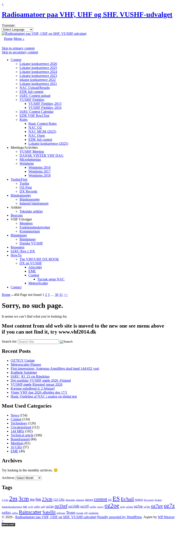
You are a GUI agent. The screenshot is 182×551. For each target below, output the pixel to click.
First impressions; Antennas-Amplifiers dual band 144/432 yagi (55, 368)
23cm (47, 499)
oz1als (50, 506)
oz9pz (15, 513)
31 (61, 295)
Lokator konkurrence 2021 (38, 84)
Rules (24, 119)
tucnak (79, 513)
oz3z (122, 507)
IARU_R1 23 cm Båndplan (30, 376)
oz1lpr (93, 507)
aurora (89, 499)
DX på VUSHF (31, 263)
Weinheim (27, 163)
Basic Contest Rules (42, 123)
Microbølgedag (30, 159)
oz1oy (100, 507)
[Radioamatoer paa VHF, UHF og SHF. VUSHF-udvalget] (44, 33)
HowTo (16, 255)
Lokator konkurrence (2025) (48, 143)
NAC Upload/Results (35, 88)
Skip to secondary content (20, 52)
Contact (16, 287)
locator (158, 500)
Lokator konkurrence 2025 (38, 68)
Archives (8, 478)
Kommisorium (30, 231)
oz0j (43, 507)
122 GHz (59, 499)
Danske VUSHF (31, 243)
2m (13, 498)
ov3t (30, 507)
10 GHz (16, 447)
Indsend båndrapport (34, 203)
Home (8, 39)
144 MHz (17, 431)
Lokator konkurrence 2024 (38, 72)
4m (32, 499)
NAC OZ (35, 127)
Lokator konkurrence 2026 (38, 64)
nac (25, 506)
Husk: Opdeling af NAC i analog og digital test (44, 396)
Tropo (70, 512)
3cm (23, 498)
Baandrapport (20, 439)
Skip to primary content (18, 48)
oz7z (169, 505)
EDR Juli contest (31, 92)
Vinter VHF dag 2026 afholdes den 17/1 (39, 392)
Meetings (17, 443)
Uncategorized (21, 427)
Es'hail (127, 499)
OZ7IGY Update (23, 360)
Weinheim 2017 (39, 171)
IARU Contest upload (35, 96)
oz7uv (157, 506)
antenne (80, 500)
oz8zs (6, 512)
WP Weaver (166, 517)
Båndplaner (19, 235)
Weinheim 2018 (39, 175)
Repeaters (17, 247)
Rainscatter (30, 512)
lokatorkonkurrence (12, 507)
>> (66, 295)
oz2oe (112, 505)
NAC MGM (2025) (42, 131)
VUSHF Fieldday (32, 100)
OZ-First (26, 187)
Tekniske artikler (31, 211)
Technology (19, 423)
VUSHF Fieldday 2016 (44, 107)
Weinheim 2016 (39, 167)
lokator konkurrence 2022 (38, 80)
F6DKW (139, 500)
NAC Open (36, 135)
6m (38, 499)
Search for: (9, 341)
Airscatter (35, 267)
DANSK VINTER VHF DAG (41, 155)
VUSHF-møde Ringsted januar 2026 (36, 384)
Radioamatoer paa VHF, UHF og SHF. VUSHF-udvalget (87, 14)
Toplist (24, 183)
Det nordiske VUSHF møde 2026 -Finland (41, 380)
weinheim (94, 513)
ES (116, 498)
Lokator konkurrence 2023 (38, 76)
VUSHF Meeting (32, 151)
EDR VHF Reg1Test (34, 115)
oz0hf (37, 507)
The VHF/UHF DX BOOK (39, 259)
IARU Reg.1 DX (23, 251)
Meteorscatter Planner (26, 364)
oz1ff (84, 506)
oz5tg (138, 506)
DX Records (28, 191)
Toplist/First (19, 179)
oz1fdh (73, 506)
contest (100, 499)
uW (86, 513)
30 (56, 295)
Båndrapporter (21, 195)
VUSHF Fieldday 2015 (44, 104)
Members (26, 223)
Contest (16, 60)
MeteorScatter (38, 283)
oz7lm (147, 507)
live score (149, 500)
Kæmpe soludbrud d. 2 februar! (33, 388)
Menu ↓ (19, 39)
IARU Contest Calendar (36, 111)
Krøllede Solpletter (24, 372)
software (61, 513)
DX (110, 500)
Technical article (22, 435)
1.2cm (5, 500)
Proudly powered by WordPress (119, 517)
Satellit (49, 512)
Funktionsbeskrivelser (35, 227)
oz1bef (61, 506)
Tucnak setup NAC (51, 279)
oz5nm (129, 507)
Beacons (17, 215)
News (15, 415)
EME (32, 271)
